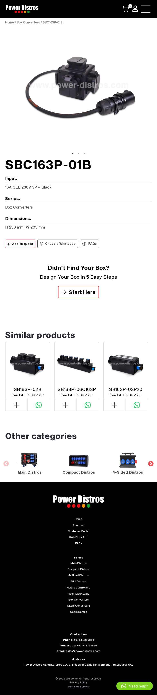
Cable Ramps (78, 611)
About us (78, 525)
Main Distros (79, 563)
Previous (2, 89)
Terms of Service (78, 686)
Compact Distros (78, 569)
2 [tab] (78, 153)
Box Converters (28, 22)
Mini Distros (78, 581)
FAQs (92, 243)
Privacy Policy (78, 682)
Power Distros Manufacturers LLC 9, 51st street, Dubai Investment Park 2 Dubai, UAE (78, 664)
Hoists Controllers (78, 587)
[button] (134, 686)
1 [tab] (72, 153)
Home (9, 22)
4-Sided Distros (78, 575)
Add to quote (22, 243)
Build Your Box (78, 537)
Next (155, 89)
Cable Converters (78, 605)
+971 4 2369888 (84, 639)
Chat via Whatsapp (60, 243)
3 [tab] (85, 153)
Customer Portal (78, 531)
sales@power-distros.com (83, 651)
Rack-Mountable (78, 593)
